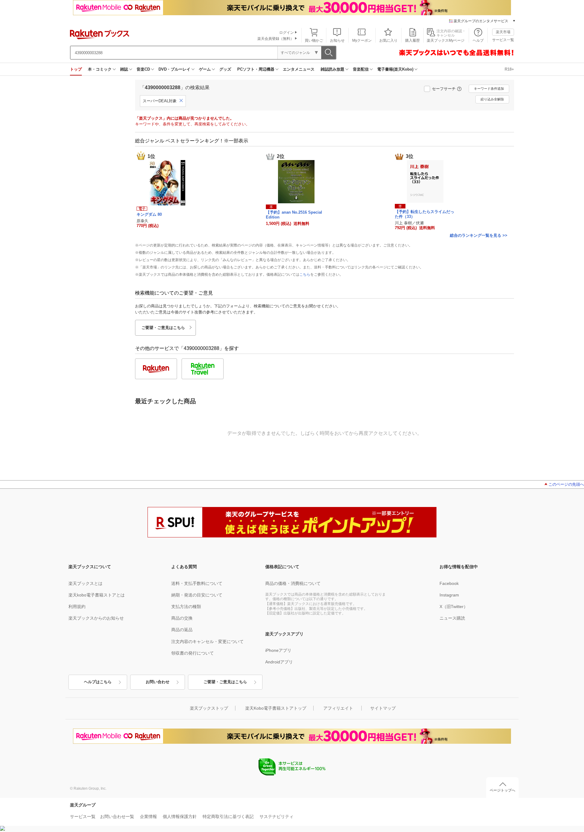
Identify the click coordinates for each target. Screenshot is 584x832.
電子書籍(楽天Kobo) (395, 69)
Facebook (449, 583)
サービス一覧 (503, 40)
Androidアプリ (279, 661)
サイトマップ (383, 708)
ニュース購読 (452, 618)
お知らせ (337, 40)
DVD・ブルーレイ (174, 69)
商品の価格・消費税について (293, 583)
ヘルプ (478, 40)
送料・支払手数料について (196, 583)
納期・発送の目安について (196, 595)
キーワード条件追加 (489, 88)
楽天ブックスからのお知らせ (96, 618)
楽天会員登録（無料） (275, 38)
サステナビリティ (276, 816)
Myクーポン (362, 40)
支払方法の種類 (186, 606)
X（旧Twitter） (454, 606)
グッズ (225, 69)
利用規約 (76, 606)
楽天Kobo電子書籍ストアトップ (275, 708)
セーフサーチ (444, 88)
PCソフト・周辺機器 (255, 69)
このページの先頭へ (566, 484)
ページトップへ (502, 790)
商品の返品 (182, 629)
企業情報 (148, 816)
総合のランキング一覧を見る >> (478, 235)
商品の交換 (182, 618)
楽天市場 (503, 32)
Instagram (449, 595)
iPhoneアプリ (278, 650)
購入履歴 (412, 40)
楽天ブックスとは (85, 583)
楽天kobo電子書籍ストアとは (96, 595)
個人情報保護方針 (180, 816)
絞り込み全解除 (492, 99)
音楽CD (143, 69)
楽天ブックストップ (209, 708)
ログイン (286, 32)
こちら (304, 274)
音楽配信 (361, 69)
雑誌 (124, 69)
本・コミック (100, 69)
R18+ (509, 69)
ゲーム (205, 69)
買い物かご (314, 40)
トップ (76, 69)
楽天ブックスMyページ (445, 40)
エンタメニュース (299, 69)
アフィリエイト (338, 708)
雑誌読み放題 (332, 69)
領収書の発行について (192, 653)
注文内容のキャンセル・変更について (207, 641)
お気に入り (388, 40)
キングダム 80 (149, 214)
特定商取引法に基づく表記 (228, 816)
